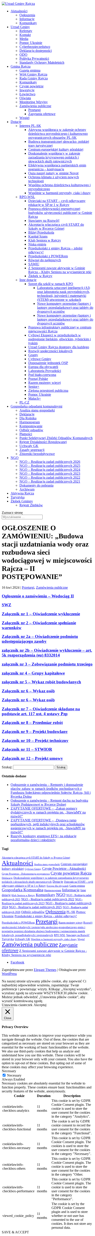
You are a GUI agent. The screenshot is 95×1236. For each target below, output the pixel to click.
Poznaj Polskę (38, 379)
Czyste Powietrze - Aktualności (64, 869)
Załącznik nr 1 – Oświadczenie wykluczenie (41, 614)
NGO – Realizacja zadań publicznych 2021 (49, 481)
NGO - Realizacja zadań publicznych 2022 (47, 899)
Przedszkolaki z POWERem (48, 256)
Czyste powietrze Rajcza (71, 873)
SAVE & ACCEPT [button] (15, 1232)
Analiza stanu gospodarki (37, 410)
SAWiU (33, 264)
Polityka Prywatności (34, 58)
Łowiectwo (27, 94)
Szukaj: (7, 767)
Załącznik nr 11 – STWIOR (27, 749)
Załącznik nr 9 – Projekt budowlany (35, 731)
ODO (23, 54)
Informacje (26, 19)
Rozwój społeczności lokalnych (50, 351)
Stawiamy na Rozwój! (43, 220)
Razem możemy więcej (44, 382)
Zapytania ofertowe (41, 114)
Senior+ (33, 386)
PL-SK (70, 912)
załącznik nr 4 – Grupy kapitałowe (33, 673)
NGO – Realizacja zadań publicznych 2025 (49, 465)
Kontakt (25, 35)
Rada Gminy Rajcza (33, 78)
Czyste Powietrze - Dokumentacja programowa (26, 874)
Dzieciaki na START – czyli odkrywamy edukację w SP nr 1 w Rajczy (57, 203)
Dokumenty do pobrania (36, 485)
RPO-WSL (27, 197)
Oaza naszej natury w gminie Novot (53, 173)
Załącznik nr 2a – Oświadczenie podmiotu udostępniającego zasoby (40, 639)
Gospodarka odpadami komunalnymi (36, 406)
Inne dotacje (27, 280)
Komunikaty (28, 23)
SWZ (6, 605)
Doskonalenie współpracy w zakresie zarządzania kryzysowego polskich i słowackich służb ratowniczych (54, 157)
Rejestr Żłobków (31, 505)
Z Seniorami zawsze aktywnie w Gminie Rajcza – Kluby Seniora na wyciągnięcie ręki (59, 270)
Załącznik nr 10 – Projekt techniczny (35, 740)
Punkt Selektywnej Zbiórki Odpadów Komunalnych (56, 438)
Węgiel (24, 118)
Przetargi (34, 110)
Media (23, 39)
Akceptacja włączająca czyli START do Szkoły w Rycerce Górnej (56, 226)
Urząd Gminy (20, 27)
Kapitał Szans (38, 236)
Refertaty (25, 31)
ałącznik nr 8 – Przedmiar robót (34, 722)
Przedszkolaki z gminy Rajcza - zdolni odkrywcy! (46, 916)
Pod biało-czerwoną (42, 375)
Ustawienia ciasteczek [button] (17, 1005)
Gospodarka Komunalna (22, 890)
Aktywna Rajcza (22, 493)
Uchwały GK (28, 446)
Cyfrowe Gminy (39, 359)
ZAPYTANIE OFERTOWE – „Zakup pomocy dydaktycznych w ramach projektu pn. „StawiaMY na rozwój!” (48, 812)
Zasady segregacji (31, 450)
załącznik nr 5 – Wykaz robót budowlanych (41, 682)
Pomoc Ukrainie (30, 43)
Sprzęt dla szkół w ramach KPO (50, 284)
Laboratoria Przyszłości (44, 371)
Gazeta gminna (29, 70)
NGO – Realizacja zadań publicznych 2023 (49, 473)
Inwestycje (26, 90)
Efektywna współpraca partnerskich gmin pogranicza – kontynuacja (57, 167)
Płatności (25, 434)
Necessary (14, 1075)
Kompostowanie (30, 426)
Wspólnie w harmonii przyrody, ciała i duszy (59, 193)
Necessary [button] (9, 1071)
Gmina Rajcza (20, 66)
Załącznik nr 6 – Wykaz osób (28, 691)
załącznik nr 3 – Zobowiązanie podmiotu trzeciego (47, 664)
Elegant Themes (45, 970)
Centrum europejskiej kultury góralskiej (55, 149)
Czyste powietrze (31, 86)
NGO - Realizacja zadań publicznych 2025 (35, 907)
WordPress (9, 974)
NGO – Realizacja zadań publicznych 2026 (49, 462)
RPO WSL (59, 935)
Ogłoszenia (27, 15)
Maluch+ (34, 398)
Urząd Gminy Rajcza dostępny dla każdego (58, 347)
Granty (33, 355)
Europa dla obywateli (43, 367)
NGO (15, 458)
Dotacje (16, 122)
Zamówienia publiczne (35, 106)
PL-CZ (24, 402)
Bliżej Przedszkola (41, 232)
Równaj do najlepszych (44, 260)
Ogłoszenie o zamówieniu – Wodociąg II (38, 596)
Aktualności (19, 11)
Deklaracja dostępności (35, 50)
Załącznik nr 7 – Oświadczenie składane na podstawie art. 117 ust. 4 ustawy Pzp (41, 711)
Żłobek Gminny (22, 501)
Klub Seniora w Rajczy (44, 240)
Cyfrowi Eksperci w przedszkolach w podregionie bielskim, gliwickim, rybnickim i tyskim (59, 339)
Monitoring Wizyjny (33, 102)
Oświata (25, 98)
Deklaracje (26, 414)
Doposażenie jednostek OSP (48, 363)
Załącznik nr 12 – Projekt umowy (32, 758)
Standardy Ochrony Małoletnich (41, 62)
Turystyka (18, 497)
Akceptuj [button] (40, 1005)
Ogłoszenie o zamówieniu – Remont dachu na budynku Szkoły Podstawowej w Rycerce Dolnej (49, 802)
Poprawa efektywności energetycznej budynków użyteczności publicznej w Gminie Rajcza (60, 212)
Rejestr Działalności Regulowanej (43, 442)
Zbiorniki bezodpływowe (37, 454)
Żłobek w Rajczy (40, 276)
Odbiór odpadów (31, 430)
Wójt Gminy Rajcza (33, 74)
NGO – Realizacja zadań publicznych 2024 (49, 469)
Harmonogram (29, 422)
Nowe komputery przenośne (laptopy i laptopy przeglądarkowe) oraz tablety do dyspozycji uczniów (65, 307)
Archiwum (26, 489)
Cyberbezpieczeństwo (34, 47)
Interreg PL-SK (30, 126)
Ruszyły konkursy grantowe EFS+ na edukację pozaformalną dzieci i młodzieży (43, 838)
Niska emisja (37, 244)
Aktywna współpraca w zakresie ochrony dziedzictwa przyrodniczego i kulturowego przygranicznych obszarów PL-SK (58, 133)
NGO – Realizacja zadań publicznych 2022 (49, 477)
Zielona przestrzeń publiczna (48, 390)
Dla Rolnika (27, 418)
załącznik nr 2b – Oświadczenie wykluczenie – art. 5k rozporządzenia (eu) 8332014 (47, 652)
